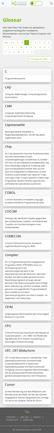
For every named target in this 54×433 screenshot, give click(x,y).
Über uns (24, 417)
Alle (6, 42)
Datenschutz (12, 420)
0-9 (12, 42)
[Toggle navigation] (2, 3)
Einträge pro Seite (39, 59)
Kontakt (37, 417)
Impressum (28, 420)
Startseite (10, 417)
